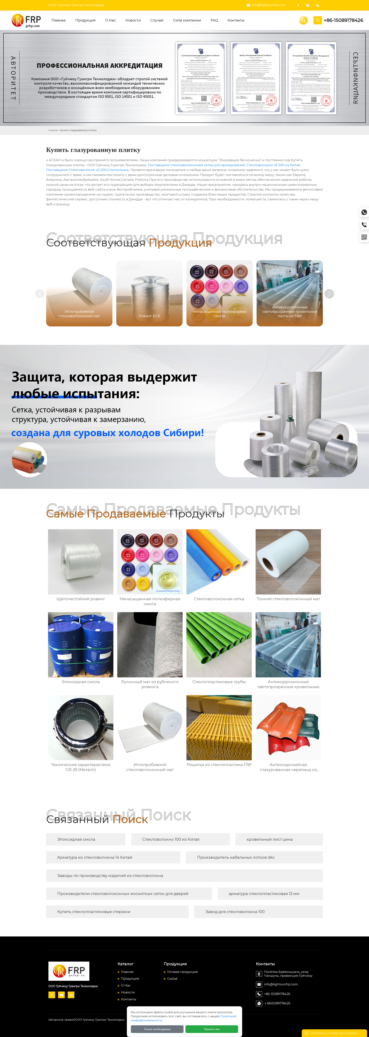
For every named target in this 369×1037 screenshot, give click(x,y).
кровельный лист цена (270, 839)
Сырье (172, 978)
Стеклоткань (118, 170)
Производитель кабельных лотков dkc (236, 857)
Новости (128, 992)
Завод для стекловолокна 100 (235, 911)
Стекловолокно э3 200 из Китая (273, 165)
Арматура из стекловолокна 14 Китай (94, 857)
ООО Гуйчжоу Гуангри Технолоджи (76, 5)
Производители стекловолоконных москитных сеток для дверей (123, 893)
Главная (53, 130)
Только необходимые (157, 1029)
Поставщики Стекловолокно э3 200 (76, 170)
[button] (329, 294)
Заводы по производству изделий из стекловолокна (110, 875)
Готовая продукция (182, 972)
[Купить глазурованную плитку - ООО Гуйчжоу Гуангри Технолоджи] (26, 20)
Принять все (212, 1029)
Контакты (128, 999)
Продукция (130, 978)
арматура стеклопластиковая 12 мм (264, 893)
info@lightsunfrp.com (269, 5)
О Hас (125, 985)
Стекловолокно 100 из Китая (170, 839)
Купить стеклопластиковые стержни (93, 911)
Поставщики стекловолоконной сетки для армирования (196, 165)
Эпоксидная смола (76, 839)
